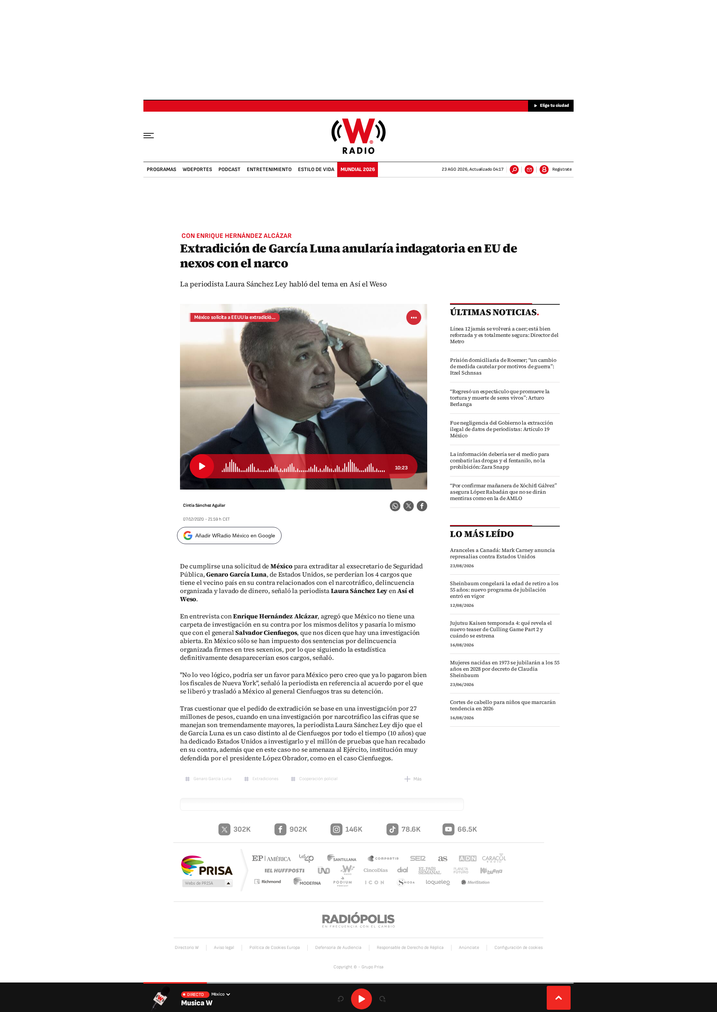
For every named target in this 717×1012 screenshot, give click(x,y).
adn (464, 859)
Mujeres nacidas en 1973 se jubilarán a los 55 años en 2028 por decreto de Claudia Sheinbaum (504, 669)
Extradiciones (265, 779)
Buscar (514, 169)
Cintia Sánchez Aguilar (204, 505)
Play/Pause (202, 466)
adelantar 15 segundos (382, 998)
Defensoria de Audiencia (338, 947)
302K (242, 829)
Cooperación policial (318, 779)
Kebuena (488, 870)
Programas (161, 169)
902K (298, 829)
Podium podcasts (346, 882)
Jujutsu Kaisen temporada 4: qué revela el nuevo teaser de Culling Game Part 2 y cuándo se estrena (501, 629)
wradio (346, 870)
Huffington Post (283, 870)
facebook (422, 506)
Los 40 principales (309, 859)
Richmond (272, 882)
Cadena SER (415, 859)
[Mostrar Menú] (153, 135)
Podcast (229, 169)
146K (353, 829)
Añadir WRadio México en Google (235, 535)
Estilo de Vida (316, 169)
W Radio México (359, 136)
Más (417, 779)
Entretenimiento (269, 169)
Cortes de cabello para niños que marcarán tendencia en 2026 (503, 705)
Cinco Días (373, 870)
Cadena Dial (400, 870)
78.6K (410, 829)
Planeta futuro (457, 870)
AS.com (439, 859)
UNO (324, 870)
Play (361, 998)
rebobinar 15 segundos (340, 998)
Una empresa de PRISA (207, 865)
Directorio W (187, 947)
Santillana (344, 859)
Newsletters (529, 169)
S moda (406, 882)
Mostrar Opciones (413, 317)
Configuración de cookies (518, 947)
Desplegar (559, 998)
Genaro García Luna (212, 779)
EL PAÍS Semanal (427, 871)
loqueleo (438, 882)
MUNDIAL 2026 (358, 169)
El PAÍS (273, 859)
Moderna (311, 882)
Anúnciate (469, 947)
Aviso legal (224, 947)
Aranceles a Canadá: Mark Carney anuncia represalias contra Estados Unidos (502, 553)
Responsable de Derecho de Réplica (410, 947)
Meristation (476, 882)
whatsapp (395, 506)
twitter (408, 506)
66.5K (467, 829)
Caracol (491, 859)
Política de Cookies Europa (274, 947)
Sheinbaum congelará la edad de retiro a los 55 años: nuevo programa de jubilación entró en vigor (504, 589)
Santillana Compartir (383, 859)
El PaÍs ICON (376, 882)
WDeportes (197, 169)
